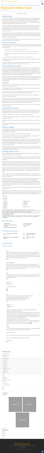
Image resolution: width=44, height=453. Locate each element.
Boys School (29, 404)
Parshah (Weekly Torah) (11, 5)
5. (2, 205)
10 (27, 109)
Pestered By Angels (27, 224)
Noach (3, 432)
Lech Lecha (3, 433)
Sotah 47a (4, 206)
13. (23, 206)
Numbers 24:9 (5, 204)
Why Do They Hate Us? (27, 223)
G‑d (2, 63)
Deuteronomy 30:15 (26, 206)
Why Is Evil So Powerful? (31, 233)
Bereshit (3, 431)
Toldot (3, 436)
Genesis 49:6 (25, 204)
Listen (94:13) (28, 238)
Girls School (22, 420)
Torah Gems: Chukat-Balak (12, 233)
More (3, 373)
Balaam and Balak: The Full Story (10, 227)
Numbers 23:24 (5, 203)
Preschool (15, 404)
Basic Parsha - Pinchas (30, 237)
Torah (20, 156)
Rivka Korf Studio (6, 14)
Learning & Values (4, 5)
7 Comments (32, 235)
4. (2, 204)
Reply (7, 259)
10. (23, 203)
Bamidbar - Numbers (19, 5)
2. (2, 202)
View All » (25, 226)
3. (2, 203)
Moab (36, 35)
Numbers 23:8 (26, 203)
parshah (34, 181)
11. (23, 204)
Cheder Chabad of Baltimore (10, 1)
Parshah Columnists (30, 5)
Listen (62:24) (9, 234)
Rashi (3, 161)
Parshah (4, 351)
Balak (25, 5)
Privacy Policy (27, 449)
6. (2, 206)
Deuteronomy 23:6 (5, 205)
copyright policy (4, 217)
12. (23, 205)
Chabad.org (19, 449)
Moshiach (32, 193)
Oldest (11, 246)
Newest (9, 246)
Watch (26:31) (28, 235)
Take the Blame (7, 223)
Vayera (3, 434)
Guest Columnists (36, 5)
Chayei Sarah (4, 435)
